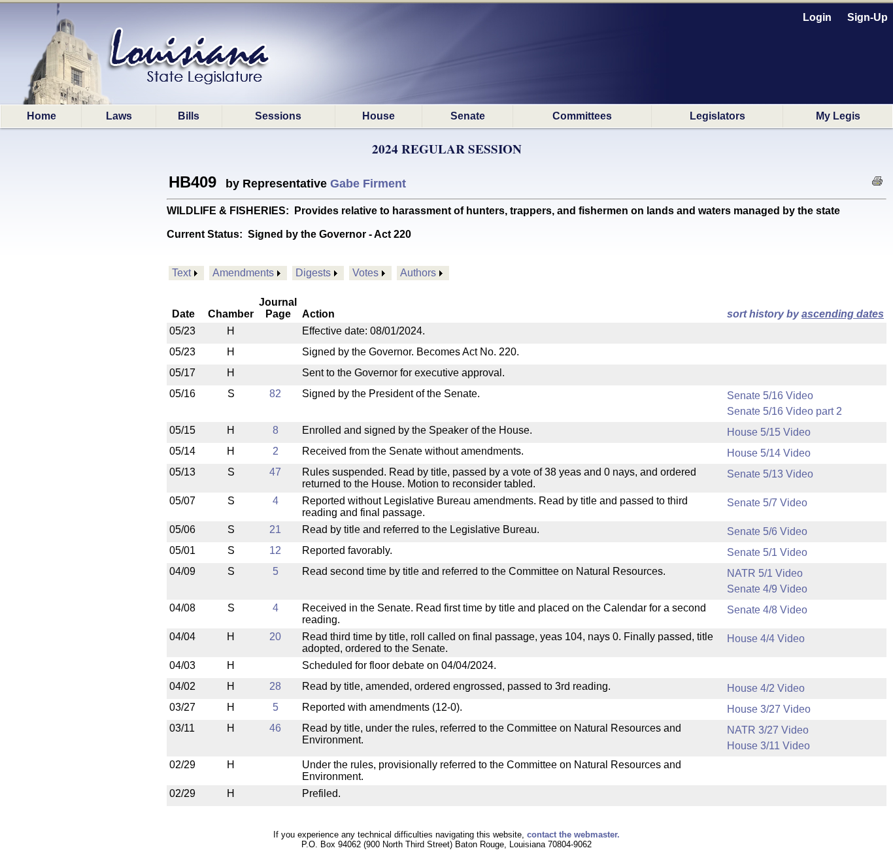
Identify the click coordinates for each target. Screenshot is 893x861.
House (378, 116)
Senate (467, 116)
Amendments (243, 272)
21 (275, 529)
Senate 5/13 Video (770, 473)
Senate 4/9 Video (767, 588)
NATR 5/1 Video (765, 573)
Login (817, 17)
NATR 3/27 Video (768, 730)
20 (275, 636)
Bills (188, 116)
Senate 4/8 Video (767, 609)
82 (275, 393)
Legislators (717, 116)
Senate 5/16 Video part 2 (784, 411)
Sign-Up (867, 17)
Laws (119, 116)
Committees (582, 116)
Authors (418, 272)
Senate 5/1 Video (767, 552)
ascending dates (842, 313)
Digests (313, 272)
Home (41, 116)
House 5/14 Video (769, 453)
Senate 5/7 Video (767, 502)
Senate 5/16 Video (770, 395)
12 (275, 550)
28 (275, 686)
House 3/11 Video (768, 745)
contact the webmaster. (573, 834)
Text (181, 272)
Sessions (278, 116)
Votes (365, 272)
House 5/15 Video (769, 432)
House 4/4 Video (766, 638)
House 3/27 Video (769, 709)
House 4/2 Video (766, 688)
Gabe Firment (368, 183)
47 (275, 472)
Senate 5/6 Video (767, 531)
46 (275, 728)
